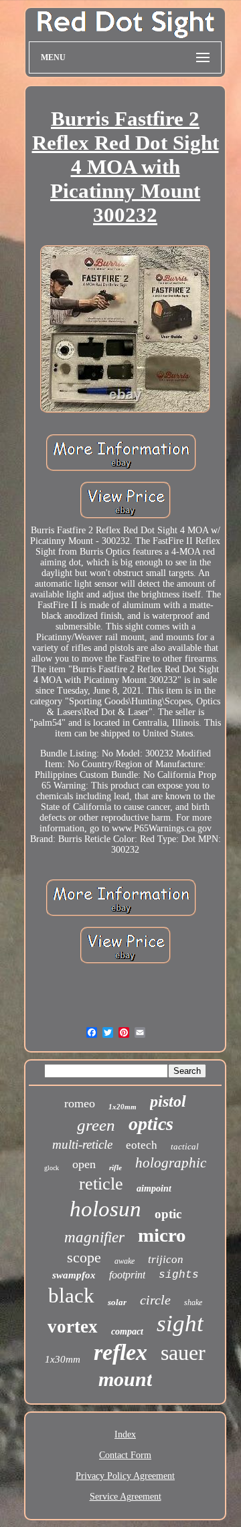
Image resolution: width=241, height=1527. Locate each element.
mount (125, 1379)
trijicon (165, 1259)
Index (125, 1434)
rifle (115, 1167)
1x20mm (122, 1107)
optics (151, 1123)
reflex (120, 1352)
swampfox (74, 1275)
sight (180, 1323)
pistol (168, 1101)
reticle (101, 1184)
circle (155, 1299)
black (71, 1295)
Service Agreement (125, 1497)
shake (193, 1302)
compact (127, 1332)
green (96, 1125)
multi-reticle (82, 1144)
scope (84, 1257)
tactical (185, 1146)
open (84, 1164)
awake (124, 1261)
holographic (170, 1163)
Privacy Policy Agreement (125, 1476)
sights (179, 1275)
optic (168, 1214)
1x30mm (62, 1359)
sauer (183, 1353)
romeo (79, 1103)
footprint (127, 1274)
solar (117, 1302)
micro (162, 1235)
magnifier (94, 1237)
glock (51, 1167)
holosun (105, 1209)
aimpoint (154, 1189)
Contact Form (125, 1455)
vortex (73, 1326)
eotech (141, 1145)
